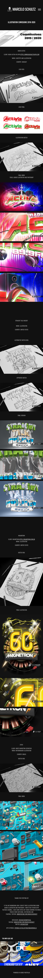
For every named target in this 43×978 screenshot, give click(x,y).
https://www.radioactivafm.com (29, 54)
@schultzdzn (24, 924)
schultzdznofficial (25, 920)
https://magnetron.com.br (27, 539)
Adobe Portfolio (25, 973)
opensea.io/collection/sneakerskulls (26, 928)
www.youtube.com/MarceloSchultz (27, 914)
